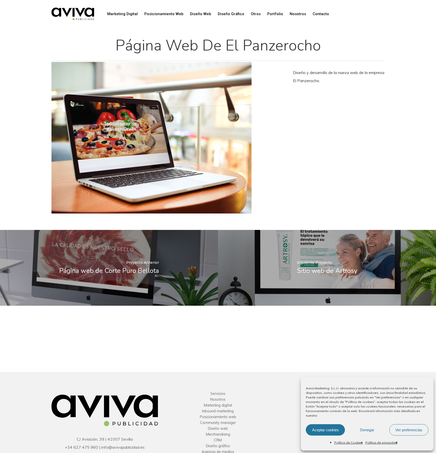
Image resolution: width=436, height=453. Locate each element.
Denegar (367, 430)
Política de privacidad (381, 442)
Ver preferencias (408, 430)
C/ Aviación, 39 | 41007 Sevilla (105, 439)
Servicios (217, 393)
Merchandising (218, 434)
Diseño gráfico (218, 446)
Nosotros (218, 399)
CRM (218, 440)
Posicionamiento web (218, 417)
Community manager (218, 422)
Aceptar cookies (325, 430)
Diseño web (218, 428)
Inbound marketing (218, 411)
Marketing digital (218, 405)
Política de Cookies (348, 442)
